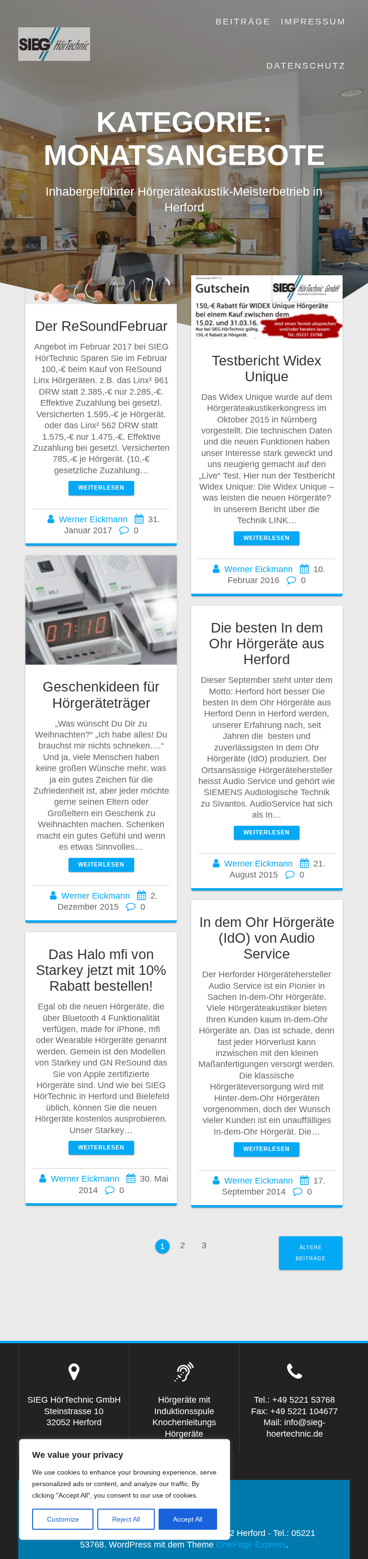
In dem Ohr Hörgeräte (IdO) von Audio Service (266, 937)
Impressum (313, 21)
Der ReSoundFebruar (101, 326)
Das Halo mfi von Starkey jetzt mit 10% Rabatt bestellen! (101, 970)
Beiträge (243, 21)
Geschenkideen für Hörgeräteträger (101, 694)
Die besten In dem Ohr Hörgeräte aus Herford (266, 643)
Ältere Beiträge (311, 1252)
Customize (63, 1519)
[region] (124, 1489)
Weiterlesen (101, 487)
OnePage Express (251, 1544)
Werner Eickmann (93, 519)
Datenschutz (306, 65)
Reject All (126, 1519)
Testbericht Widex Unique (267, 368)
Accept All (187, 1519)
